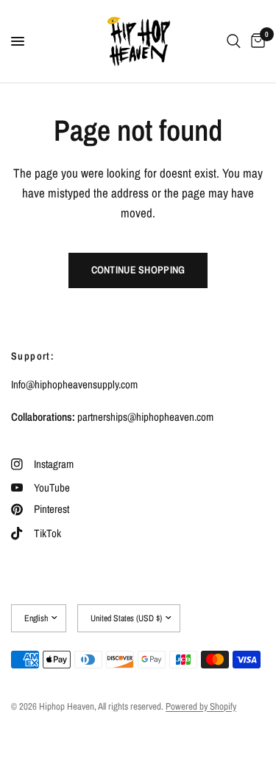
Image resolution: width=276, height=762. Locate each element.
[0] (255, 41)
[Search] (234, 41)
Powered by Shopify (201, 706)
